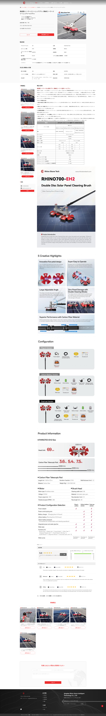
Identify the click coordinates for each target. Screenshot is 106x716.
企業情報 (47, 2)
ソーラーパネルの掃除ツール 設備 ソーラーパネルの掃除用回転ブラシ (61, 625)
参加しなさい (83, 703)
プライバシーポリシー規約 (25, 714)
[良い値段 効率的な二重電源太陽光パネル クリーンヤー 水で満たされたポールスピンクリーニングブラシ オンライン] (28, 164)
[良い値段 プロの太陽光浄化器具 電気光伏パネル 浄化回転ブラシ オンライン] (28, 141)
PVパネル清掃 (42, 595)
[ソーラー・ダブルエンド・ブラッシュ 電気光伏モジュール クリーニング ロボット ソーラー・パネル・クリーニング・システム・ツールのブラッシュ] (78, 614)
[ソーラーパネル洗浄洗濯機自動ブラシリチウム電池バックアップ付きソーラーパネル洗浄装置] (28, 640)
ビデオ (41, 2)
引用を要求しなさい (45, 34)
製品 (36, 2)
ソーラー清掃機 (48, 595)
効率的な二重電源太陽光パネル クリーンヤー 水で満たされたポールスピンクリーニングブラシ (27, 174)
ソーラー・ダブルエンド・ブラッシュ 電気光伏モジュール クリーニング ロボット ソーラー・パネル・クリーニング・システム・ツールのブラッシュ (78, 625)
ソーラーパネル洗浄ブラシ (57, 595)
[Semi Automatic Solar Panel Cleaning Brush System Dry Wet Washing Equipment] (71, 24)
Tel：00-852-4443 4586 (26, 696)
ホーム (31, 2)
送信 (28, 34)
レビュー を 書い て (63, 554)
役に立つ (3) (81, 567)
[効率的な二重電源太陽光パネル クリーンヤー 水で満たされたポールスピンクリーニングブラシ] (45, 614)
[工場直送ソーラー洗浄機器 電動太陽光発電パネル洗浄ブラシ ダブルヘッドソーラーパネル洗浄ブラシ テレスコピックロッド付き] (28, 614)
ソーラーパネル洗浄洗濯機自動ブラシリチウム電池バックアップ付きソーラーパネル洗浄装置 (28, 650)
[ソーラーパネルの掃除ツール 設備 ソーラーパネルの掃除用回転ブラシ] (61, 614)
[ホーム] (24, 2)
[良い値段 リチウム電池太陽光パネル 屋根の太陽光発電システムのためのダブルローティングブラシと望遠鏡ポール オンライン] (28, 118)
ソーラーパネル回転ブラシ (31, 7)
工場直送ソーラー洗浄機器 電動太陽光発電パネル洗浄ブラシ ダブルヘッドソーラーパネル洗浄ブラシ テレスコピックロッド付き (28, 625)
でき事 (60, 2)
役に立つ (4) (83, 576)
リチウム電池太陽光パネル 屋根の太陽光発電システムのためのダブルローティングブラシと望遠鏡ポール (27, 128)
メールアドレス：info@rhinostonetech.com (29, 698)
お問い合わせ (54, 2)
